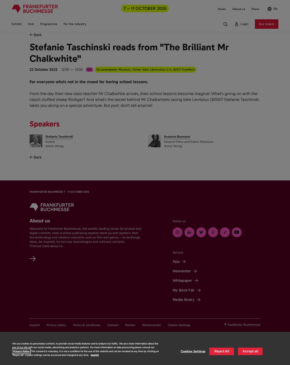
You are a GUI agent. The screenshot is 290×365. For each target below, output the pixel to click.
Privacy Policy (21, 351)
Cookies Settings (193, 351)
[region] (145, 348)
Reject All (221, 351)
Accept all (250, 351)
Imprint (95, 355)
